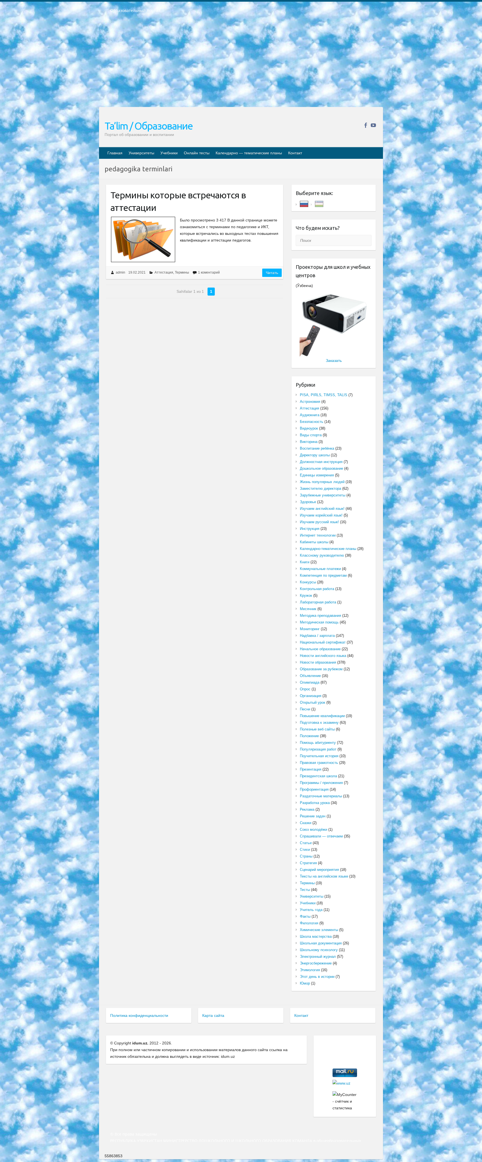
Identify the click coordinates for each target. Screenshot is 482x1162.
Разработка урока (315, 803)
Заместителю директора (320, 488)
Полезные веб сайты (317, 729)
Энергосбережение (316, 963)
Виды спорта (311, 435)
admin (120, 272)
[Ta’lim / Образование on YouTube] (373, 125)
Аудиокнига (309, 415)
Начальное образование (320, 649)
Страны (306, 856)
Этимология (310, 970)
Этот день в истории (317, 977)
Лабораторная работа (318, 602)
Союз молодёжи (313, 829)
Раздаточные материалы (321, 796)
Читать (272, 273)
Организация (310, 696)
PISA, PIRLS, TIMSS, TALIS (323, 395)
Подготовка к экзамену (319, 722)
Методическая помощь (319, 622)
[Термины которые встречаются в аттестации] (142, 239)
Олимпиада (309, 682)
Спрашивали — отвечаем (321, 836)
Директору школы (315, 455)
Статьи (306, 843)
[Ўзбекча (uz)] (319, 203)
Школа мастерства (316, 936)
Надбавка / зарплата (317, 636)
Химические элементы (319, 930)
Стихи (305, 849)
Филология (309, 923)
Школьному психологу (319, 950)
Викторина (308, 442)
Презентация (310, 769)
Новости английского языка (323, 656)
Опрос (305, 689)
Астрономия (310, 401)
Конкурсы (308, 582)
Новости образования (318, 662)
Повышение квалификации (322, 716)
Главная (114, 153)
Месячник (308, 609)
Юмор (305, 983)
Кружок (306, 595)
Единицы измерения (317, 475)
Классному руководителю (322, 555)
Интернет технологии (318, 535)
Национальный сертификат (323, 642)
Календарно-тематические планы (328, 549)
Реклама (307, 809)
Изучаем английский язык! (322, 508)
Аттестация (164, 272)
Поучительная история (319, 756)
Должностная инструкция (321, 462)
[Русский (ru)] (304, 203)
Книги (304, 562)
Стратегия (308, 863)
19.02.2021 (137, 272)
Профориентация (314, 789)
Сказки (305, 823)
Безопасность (311, 422)
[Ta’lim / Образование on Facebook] (365, 125)
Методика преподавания (320, 615)
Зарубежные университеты (322, 495)
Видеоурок (309, 428)
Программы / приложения (321, 783)
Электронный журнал (318, 956)
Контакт (295, 153)
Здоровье (308, 502)
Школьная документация (321, 943)
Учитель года (311, 910)
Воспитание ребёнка (317, 448)
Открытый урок (312, 702)
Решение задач (313, 816)
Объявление (310, 676)
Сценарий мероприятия (319, 870)
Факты (305, 916)
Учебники (169, 153)
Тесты (305, 890)
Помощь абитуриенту (318, 742)
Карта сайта (213, 1015)
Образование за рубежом (321, 669)
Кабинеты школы (314, 542)
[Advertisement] (241, 64)
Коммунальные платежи (320, 569)
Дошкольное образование (321, 468)
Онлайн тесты (196, 153)
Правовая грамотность (319, 763)
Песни (305, 709)
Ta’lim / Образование (148, 125)
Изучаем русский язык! (319, 522)
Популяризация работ (318, 749)
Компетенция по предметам (323, 575)
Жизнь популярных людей (322, 482)
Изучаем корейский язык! (321, 515)
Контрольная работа (317, 589)
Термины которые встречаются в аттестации (178, 201)
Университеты (141, 153)
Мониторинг (310, 629)
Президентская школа (318, 776)
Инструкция (309, 529)
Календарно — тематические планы (249, 153)
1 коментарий (209, 272)
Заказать (334, 360)
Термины (182, 272)
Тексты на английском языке (324, 876)
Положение (309, 736)
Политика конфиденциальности (139, 1015)
